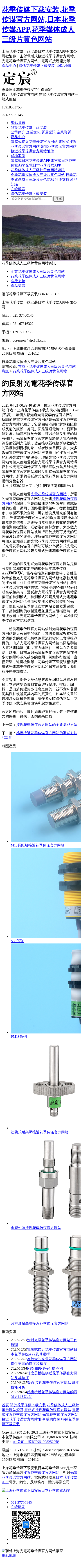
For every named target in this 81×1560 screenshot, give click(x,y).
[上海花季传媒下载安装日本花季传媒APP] (20, 85)
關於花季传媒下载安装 (29, 127)
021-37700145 (21, 1502)
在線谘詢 (18, 1507)
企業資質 (64, 132)
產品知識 (18, 286)
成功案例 (18, 156)
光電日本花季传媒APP (43, 165)
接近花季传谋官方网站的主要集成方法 (46, 725)
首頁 (21, 366)
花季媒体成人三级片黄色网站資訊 (38, 170)
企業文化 (33, 132)
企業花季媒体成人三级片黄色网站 (38, 175)
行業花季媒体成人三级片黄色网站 (38, 276)
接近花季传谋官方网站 (41, 1472)
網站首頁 (18, 123)
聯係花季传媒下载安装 (37, 66)
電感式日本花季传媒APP (30, 160)
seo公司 (19, 1442)
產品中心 (9, 66)
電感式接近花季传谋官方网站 (34, 142)
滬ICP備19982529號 (42, 1442)
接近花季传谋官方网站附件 (32, 151)
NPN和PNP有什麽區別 (45, 1368)
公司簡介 (18, 132)
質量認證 (48, 132)
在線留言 (18, 189)
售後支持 (62, 179)
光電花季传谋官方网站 (58, 146)
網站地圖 (64, 66)
